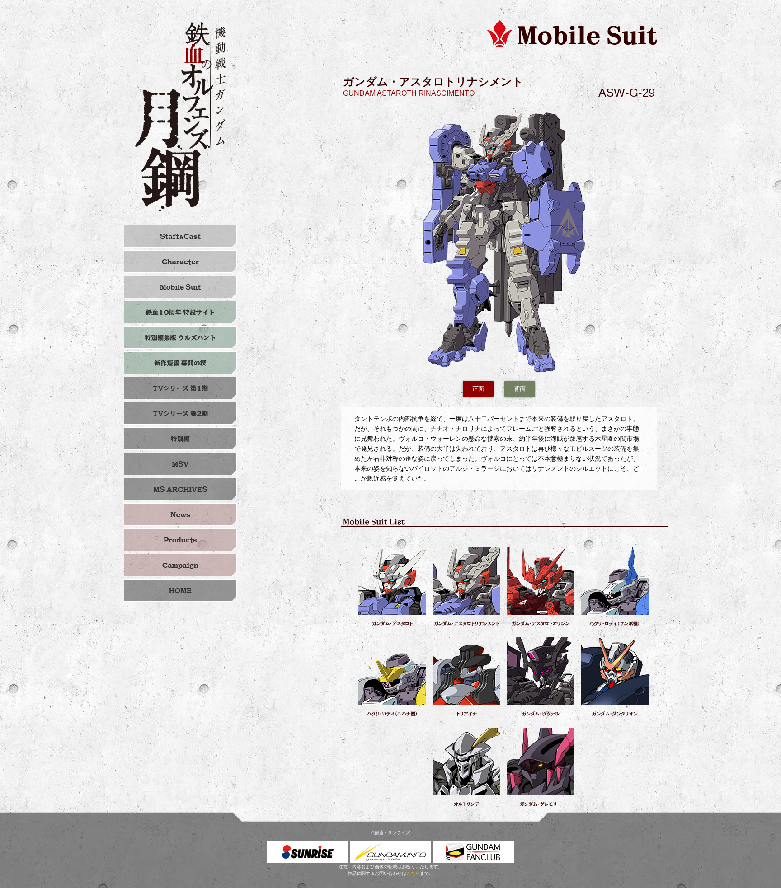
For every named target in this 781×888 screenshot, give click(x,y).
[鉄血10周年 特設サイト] (180, 312)
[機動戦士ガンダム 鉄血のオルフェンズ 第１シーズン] (180, 388)
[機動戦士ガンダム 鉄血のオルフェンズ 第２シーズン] (180, 413)
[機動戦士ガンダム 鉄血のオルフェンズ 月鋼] (180, 115)
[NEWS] (180, 514)
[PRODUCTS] (180, 539)
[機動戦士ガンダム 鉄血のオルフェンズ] (180, 590)
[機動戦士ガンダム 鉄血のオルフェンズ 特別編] (180, 438)
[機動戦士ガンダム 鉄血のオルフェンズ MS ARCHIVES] (180, 489)
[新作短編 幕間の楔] (180, 362)
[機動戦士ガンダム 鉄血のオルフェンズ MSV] (180, 464)
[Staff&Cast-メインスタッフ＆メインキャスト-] (180, 236)
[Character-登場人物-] (180, 261)
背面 (520, 389)
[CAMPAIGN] (180, 565)
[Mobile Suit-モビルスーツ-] (180, 287)
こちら (413, 873)
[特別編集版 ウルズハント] (180, 337)
